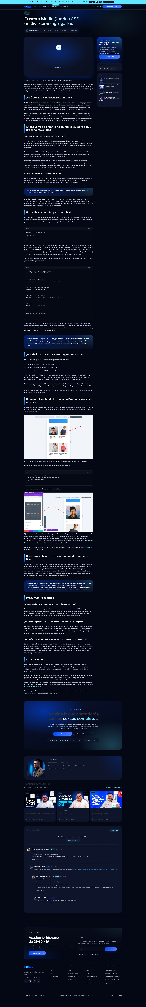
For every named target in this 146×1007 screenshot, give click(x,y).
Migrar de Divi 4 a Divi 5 (111, 983)
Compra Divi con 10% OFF (93, 983)
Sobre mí (65, 6)
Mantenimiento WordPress (112, 976)
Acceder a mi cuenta (73, 840)
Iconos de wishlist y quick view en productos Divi (100, 814)
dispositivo (88, 547)
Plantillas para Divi (110, 970)
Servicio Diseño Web (110, 973)
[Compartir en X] (100, 68)
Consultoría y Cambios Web (112, 979)
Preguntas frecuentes (73, 976)
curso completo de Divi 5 (32, 686)
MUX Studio (89, 973)
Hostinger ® (81, 995)
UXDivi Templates (91, 976)
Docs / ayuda (90, 979)
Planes (69, 970)
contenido (86, 152)
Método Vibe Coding (53, 6)
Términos (119, 995)
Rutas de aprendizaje (55, 976)
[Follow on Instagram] (30, 981)
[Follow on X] (38, 981)
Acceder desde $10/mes (112, 6)
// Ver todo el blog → (105, 104)
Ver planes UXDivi (109, 56)
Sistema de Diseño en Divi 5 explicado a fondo (40, 813)
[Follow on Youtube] (34, 981)
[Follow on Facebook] (26, 981)
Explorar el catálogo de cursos (83, 734)
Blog (61, 6)
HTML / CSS (54, 103)
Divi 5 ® (92, 995)
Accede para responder (39, 861)
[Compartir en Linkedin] (107, 68)
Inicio (34, 6)
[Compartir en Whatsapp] (111, 68)
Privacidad (113, 995)
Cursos (39, 6)
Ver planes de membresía (62, 734)
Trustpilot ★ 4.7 (72, 979)
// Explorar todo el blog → (114, 787)
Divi (38, 80)
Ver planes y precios (37, 953)
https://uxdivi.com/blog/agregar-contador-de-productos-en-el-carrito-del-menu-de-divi (94, 869)
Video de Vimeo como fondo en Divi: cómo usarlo (67, 814)
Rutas (44, 6)
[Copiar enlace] (114, 68)
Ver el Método (109, 1)
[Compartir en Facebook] (104, 68)
